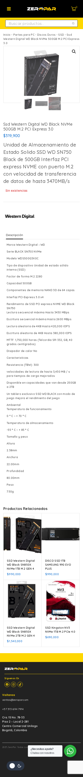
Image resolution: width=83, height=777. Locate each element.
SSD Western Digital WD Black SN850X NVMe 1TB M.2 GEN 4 (21, 564)
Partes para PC (24, 34)
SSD (61, 34)
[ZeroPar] (41, 8)
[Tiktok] (20, 684)
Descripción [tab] (14, 235)
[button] (74, 52)
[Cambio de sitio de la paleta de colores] (15, 765)
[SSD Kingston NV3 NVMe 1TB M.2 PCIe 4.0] (61, 601)
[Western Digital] (20, 216)
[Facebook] (7, 684)
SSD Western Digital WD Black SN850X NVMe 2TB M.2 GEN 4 (21, 631)
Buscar (73, 23)
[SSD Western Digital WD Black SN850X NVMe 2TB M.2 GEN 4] (22, 601)
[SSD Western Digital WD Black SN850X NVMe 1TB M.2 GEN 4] (22, 534)
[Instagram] (13, 684)
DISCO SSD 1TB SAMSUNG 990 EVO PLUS (58, 564)
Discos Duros (46, 34)
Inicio (7, 34)
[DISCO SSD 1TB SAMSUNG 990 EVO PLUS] (61, 534)
